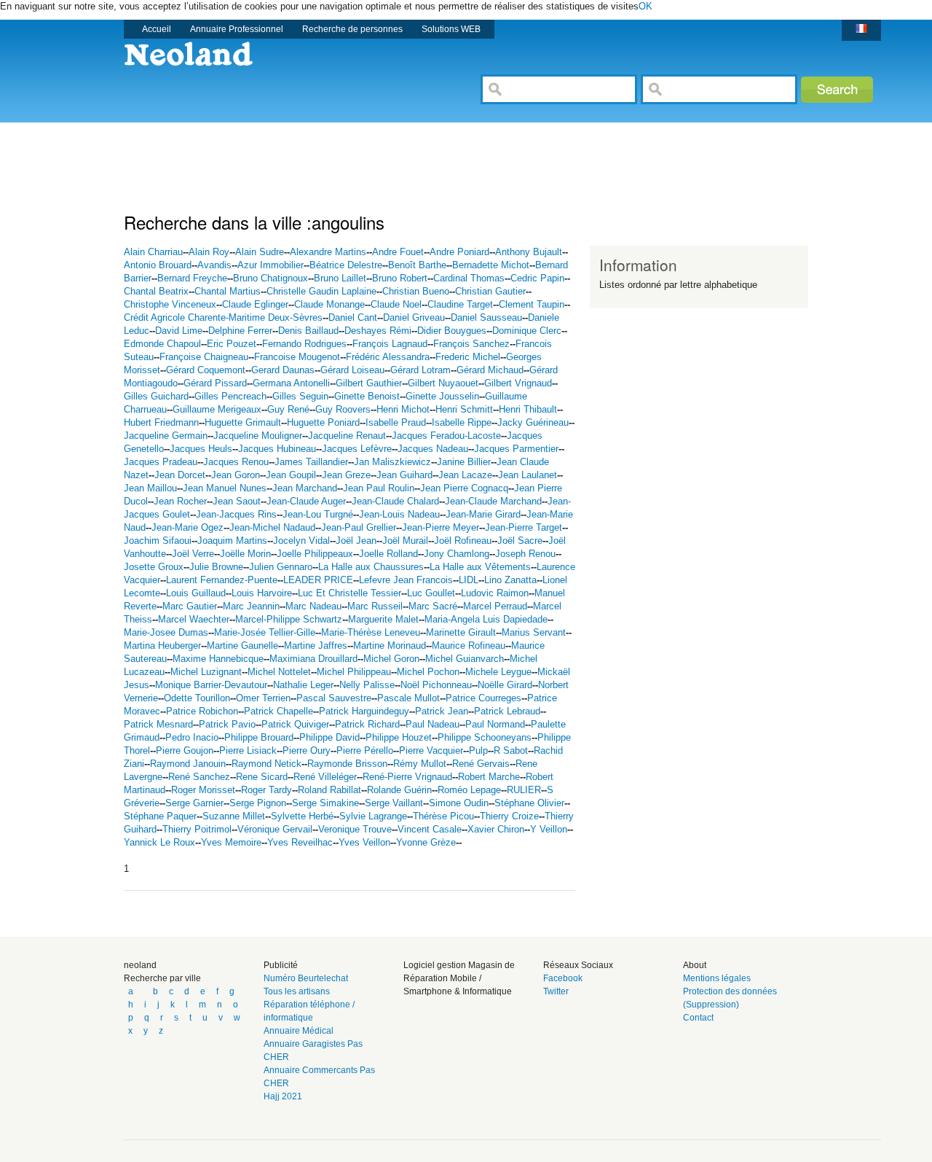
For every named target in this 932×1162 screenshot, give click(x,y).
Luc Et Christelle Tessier (349, 593)
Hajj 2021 (283, 1096)
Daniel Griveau (414, 317)
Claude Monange (329, 304)
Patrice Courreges (483, 698)
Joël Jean (356, 540)
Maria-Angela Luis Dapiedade (486, 619)
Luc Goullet (431, 593)
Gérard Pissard (215, 383)
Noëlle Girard (505, 684)
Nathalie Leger (303, 684)
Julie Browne (216, 566)
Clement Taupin (531, 304)
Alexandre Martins (328, 251)
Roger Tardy (266, 789)
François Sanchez (471, 343)
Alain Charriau (153, 251)
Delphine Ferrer (240, 330)
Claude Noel (396, 304)
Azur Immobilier (270, 265)
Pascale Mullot (408, 698)
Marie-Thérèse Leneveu (370, 632)
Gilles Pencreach (230, 396)
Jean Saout (237, 501)
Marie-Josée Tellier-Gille (264, 632)
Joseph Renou (525, 553)
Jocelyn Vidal (301, 540)
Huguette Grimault (243, 422)
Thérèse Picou (443, 816)
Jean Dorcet (179, 474)
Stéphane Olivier (529, 803)
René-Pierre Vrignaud (407, 776)
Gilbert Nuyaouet (443, 383)
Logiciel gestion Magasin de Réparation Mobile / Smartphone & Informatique (459, 978)
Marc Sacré (432, 606)
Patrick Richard (367, 724)
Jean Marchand (304, 488)
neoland (140, 965)
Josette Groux (153, 566)
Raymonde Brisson (347, 763)
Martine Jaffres (315, 645)
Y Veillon (548, 829)
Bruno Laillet (340, 278)
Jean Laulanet (527, 474)
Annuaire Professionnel (236, 29)
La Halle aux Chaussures (371, 566)
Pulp (478, 750)
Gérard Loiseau (352, 369)
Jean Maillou (150, 488)
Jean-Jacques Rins (236, 514)
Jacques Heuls (201, 448)
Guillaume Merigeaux (217, 409)
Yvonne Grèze (426, 842)
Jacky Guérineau (533, 422)
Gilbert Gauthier (369, 383)
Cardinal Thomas (469, 278)
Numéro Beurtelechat (306, 978)
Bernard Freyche (192, 278)
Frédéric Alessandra (388, 356)
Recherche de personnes (352, 29)
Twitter (556, 991)
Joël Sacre (519, 540)
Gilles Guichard (156, 396)
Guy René (288, 409)
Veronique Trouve (355, 829)
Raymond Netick (266, 763)
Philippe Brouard (258, 737)
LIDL (468, 579)
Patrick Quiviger (295, 724)
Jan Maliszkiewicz (392, 461)
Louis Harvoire (262, 593)
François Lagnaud (389, 343)
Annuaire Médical (298, 1031)
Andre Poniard (459, 251)
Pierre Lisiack (248, 750)
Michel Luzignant (206, 671)
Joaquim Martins (232, 540)
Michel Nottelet (279, 671)
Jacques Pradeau (160, 461)
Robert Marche (489, 776)
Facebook (562, 978)
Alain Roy (209, 251)
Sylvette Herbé (302, 816)
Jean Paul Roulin (378, 488)
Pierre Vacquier (431, 750)
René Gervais (481, 763)
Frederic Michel (467, 356)
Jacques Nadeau (433, 448)
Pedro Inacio (191, 737)
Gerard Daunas (283, 369)
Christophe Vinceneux (170, 304)
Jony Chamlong (456, 553)
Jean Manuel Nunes (224, 488)
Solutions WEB (451, 29)
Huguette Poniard (323, 422)
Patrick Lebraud (507, 711)
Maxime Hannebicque (218, 658)
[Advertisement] (389, 155)
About (694, 965)
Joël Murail (405, 540)
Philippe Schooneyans (485, 737)
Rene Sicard (262, 776)
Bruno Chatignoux (270, 278)
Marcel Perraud (495, 606)
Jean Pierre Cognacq (464, 488)
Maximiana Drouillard (313, 658)
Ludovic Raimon (495, 593)
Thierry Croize (509, 816)
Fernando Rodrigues (304, 343)
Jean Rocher (180, 501)
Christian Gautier (490, 291)
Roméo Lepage (469, 789)
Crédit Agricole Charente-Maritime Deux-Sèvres (223, 317)
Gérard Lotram (420, 369)
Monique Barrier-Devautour (211, 684)
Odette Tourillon (197, 698)
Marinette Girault (461, 632)
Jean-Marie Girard (483, 514)
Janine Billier (464, 461)
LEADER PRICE (318, 579)
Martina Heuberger (162, 645)
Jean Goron (235, 474)
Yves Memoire (231, 842)
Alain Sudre (259, 251)
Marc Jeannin (251, 606)
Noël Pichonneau (436, 684)
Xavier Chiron (495, 829)
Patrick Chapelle (278, 711)
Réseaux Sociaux (578, 965)
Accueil (156, 29)
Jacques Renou (236, 461)
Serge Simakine (325, 803)
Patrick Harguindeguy (364, 711)
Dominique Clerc (526, 330)
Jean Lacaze (465, 474)
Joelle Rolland (388, 553)
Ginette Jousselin (442, 396)
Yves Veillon (364, 842)
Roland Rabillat (329, 789)
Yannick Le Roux (159, 842)
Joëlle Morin (245, 553)
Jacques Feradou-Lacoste (446, 435)
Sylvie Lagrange (373, 816)
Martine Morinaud (389, 645)
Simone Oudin (459, 803)
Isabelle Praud (396, 422)
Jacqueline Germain (166, 435)
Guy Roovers (343, 409)
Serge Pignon (257, 803)
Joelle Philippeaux (315, 553)
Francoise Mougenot (297, 356)
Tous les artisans (297, 991)
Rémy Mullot (419, 763)
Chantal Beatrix (156, 291)
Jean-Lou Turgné (318, 514)
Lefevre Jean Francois (406, 579)
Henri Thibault (528, 409)
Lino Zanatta (510, 579)
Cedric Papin (537, 278)
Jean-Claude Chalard (395, 501)
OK (645, 6)
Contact (698, 1018)
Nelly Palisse (367, 684)
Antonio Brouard (157, 265)
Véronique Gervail (274, 829)
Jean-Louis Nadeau (399, 514)
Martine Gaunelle (242, 645)
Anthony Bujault (528, 251)
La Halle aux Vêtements (480, 566)
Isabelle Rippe (461, 422)
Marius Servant (534, 632)
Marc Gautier (189, 606)
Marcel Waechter (193, 619)
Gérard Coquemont (205, 369)
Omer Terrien (263, 698)
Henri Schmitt (464, 409)
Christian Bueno (415, 291)
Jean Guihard (404, 474)
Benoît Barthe (417, 265)
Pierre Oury (307, 750)
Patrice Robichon (202, 711)
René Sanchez (199, 776)
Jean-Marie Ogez (187, 527)
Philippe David (329, 737)
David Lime (178, 330)
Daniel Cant (352, 317)
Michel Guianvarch (464, 658)
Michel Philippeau (354, 671)
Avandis (214, 265)
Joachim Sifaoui (157, 540)
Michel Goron (391, 658)
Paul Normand (495, 724)
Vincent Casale (430, 829)
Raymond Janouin (188, 763)
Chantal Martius (227, 291)
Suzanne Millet (233, 816)
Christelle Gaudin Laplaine (321, 291)
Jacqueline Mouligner (257, 435)
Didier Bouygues (451, 330)
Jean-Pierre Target (523, 527)
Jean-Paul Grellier (358, 527)
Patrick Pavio (227, 724)
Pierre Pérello (364, 750)
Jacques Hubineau (277, 448)
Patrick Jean (441, 711)
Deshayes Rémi (377, 330)
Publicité (281, 965)
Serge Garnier (194, 803)
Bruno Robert (399, 278)
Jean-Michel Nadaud (272, 527)
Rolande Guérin (399, 789)
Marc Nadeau (313, 606)
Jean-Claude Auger (306, 501)
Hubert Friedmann (161, 422)
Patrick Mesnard (158, 724)
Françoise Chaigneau (203, 356)
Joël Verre (193, 553)
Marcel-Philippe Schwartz (288, 619)
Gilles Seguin (300, 396)
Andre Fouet (398, 251)
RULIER (524, 789)
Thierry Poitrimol (197, 829)
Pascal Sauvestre (333, 698)
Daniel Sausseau (486, 317)
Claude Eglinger (255, 304)
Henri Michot (403, 409)
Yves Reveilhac (300, 842)
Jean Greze (346, 474)
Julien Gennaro (280, 566)
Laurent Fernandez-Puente (221, 579)
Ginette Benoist (367, 396)
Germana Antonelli (291, 383)
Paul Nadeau (432, 724)
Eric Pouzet (231, 343)
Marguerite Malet (383, 619)
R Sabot (511, 750)
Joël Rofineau (462, 540)
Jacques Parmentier (516, 448)
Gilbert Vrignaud (518, 383)
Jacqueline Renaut (347, 435)
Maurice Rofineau (468, 645)
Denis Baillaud (308, 330)
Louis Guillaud (196, 593)
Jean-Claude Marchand (493, 501)
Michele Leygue (498, 671)
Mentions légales (717, 978)
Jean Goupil (291, 474)
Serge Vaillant (394, 803)
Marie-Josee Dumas (166, 632)
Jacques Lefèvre (357, 448)
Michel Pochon (428, 671)
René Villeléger (325, 776)
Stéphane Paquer (160, 816)
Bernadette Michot (490, 265)
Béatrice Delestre (345, 265)
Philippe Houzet (399, 737)
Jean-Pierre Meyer (440, 527)
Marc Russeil (375, 606)
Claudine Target (460, 304)
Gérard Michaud (490, 369)
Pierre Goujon (184, 750)
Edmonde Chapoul (162, 343)
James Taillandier (311, 461)
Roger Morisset (203, 789)
